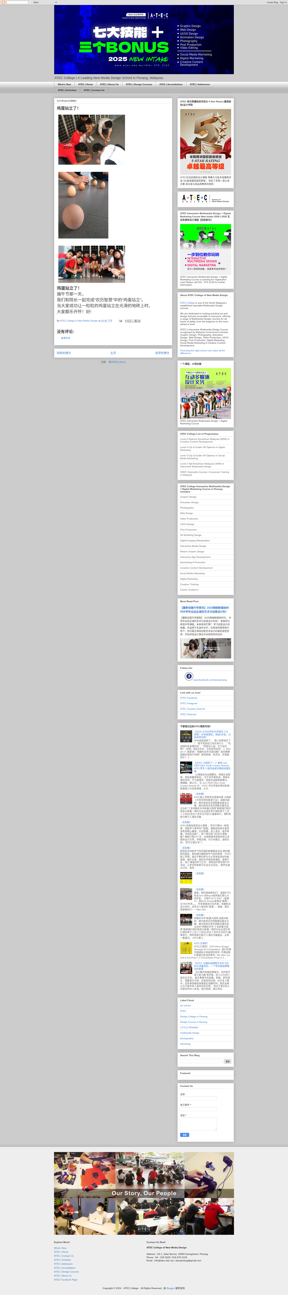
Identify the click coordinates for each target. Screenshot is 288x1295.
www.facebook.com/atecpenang (210, 679)
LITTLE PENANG (189, 1027)
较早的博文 (162, 353)
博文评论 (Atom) (117, 362)
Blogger (170, 1288)
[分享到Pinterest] (139, 321)
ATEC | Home (85, 84)
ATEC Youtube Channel (192, 709)
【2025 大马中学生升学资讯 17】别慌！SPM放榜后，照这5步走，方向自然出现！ (212, 734)
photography (187, 1038)
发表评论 (65, 338)
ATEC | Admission (200, 84)
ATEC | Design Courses (139, 84)
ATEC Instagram (189, 703)
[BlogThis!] (129, 321)
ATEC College (187, 303)
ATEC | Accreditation (171, 84)
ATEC (183, 1011)
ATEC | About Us (109, 84)
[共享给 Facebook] (136, 321)
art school (185, 1005)
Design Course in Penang (193, 1022)
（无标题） (200, 793)
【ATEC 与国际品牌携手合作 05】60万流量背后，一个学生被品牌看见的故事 (212, 966)
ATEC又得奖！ (201, 943)
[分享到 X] (132, 321)
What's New (64, 84)
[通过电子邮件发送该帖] (120, 320)
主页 (113, 353)
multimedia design (189, 1033)
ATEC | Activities (67, 90)
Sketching (185, 1043)
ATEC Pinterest (188, 714)
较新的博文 (64, 353)
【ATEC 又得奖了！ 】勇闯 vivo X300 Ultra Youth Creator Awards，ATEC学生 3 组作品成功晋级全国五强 (212, 767)
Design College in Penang (194, 1016)
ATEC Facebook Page (65, 1279)
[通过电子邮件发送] (126, 321)
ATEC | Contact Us (94, 90)
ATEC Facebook (188, 697)
